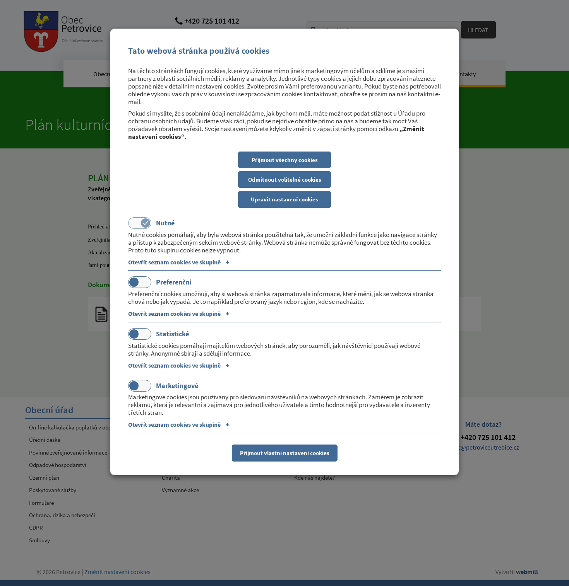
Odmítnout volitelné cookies (284, 179)
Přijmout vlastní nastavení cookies (284, 453)
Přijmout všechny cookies (285, 160)
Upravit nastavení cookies (284, 199)
